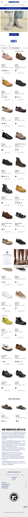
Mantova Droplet (18, 223)
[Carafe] (16, 70)
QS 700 (16, 329)
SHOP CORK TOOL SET (14, 34)
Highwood (17, 170)
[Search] (23, 5)
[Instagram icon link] (13, 479)
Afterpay (11, 464)
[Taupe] (4, 97)
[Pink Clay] (2, 70)
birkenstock (3, 45)
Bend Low (3, 144)
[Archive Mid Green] (2, 335)
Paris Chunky (4, 355)
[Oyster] (2, 361)
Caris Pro (17, 382)
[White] (18, 282)
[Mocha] (16, 176)
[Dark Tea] (6, 70)
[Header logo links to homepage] (14, 2)
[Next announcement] (27, 8)
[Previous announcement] (1, 8)
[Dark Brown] (18, 421)
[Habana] (16, 123)
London (16, 64)
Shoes (9, 45)
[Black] (4, 70)
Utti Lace (3, 64)
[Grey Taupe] (16, 150)
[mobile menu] (2, 2)
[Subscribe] (22, 475)
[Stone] (4, 421)
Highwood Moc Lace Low (20, 144)
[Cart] (26, 2)
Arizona (3, 415)
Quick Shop (7, 73)
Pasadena (3, 276)
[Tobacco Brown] (16, 308)
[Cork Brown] (8, 70)
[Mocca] (2, 421)
